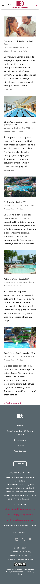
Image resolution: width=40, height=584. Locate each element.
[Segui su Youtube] (30, 539)
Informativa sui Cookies (20, 556)
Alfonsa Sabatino (13, 47)
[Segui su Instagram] (17, 539)
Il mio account (20, 440)
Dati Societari (20, 548)
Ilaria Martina (11, 128)
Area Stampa (20, 451)
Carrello (20, 445)
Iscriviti (18, 464)
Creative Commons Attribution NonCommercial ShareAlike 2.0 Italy (20, 572)
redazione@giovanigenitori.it (20, 515)
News (13, 51)
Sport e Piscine (17, 132)
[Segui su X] (23, 539)
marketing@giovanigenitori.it (20, 520)
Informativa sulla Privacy (20, 552)
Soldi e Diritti (22, 51)
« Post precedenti (12, 403)
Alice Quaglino (12, 205)
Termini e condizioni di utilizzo (20, 560)
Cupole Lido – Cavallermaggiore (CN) (19, 353)
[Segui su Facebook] (10, 539)
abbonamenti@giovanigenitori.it (20, 509)
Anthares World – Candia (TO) (16, 279)
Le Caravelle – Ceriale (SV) (15, 202)
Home (20, 426)
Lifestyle (7, 51)
